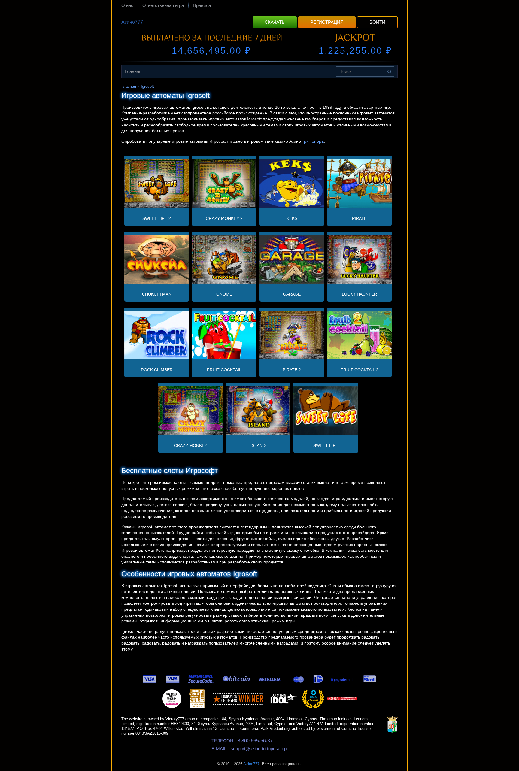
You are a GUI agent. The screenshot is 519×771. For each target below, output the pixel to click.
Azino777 (251, 764)
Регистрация (327, 22)
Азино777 (132, 22)
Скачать (275, 22)
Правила (202, 5)
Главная (133, 71)
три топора (313, 141)
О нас (127, 5)
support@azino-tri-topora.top (259, 748)
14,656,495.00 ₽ (211, 51)
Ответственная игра (163, 5)
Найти (389, 71)
